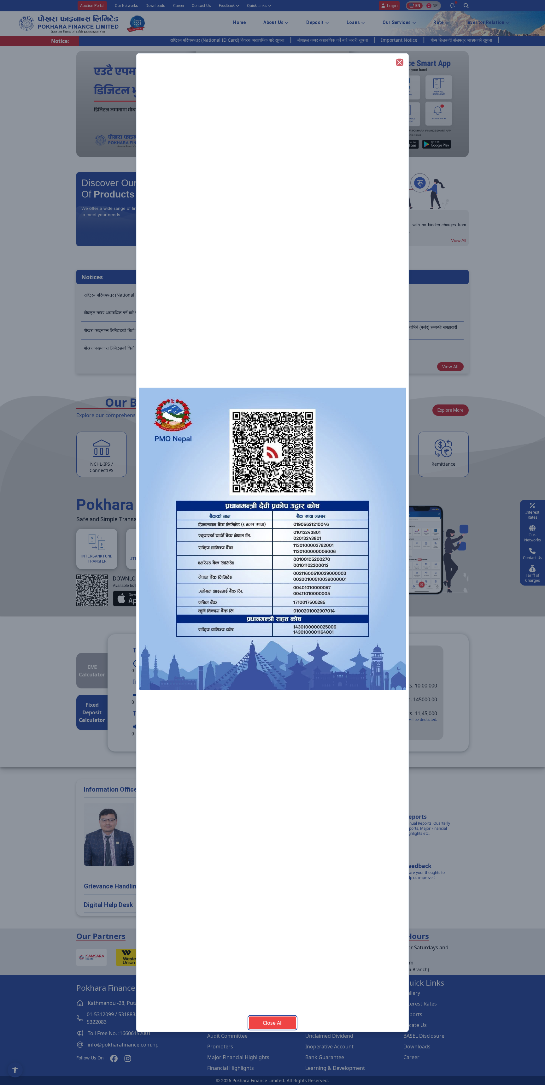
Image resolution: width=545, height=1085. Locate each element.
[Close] (399, 62)
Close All (273, 1022)
